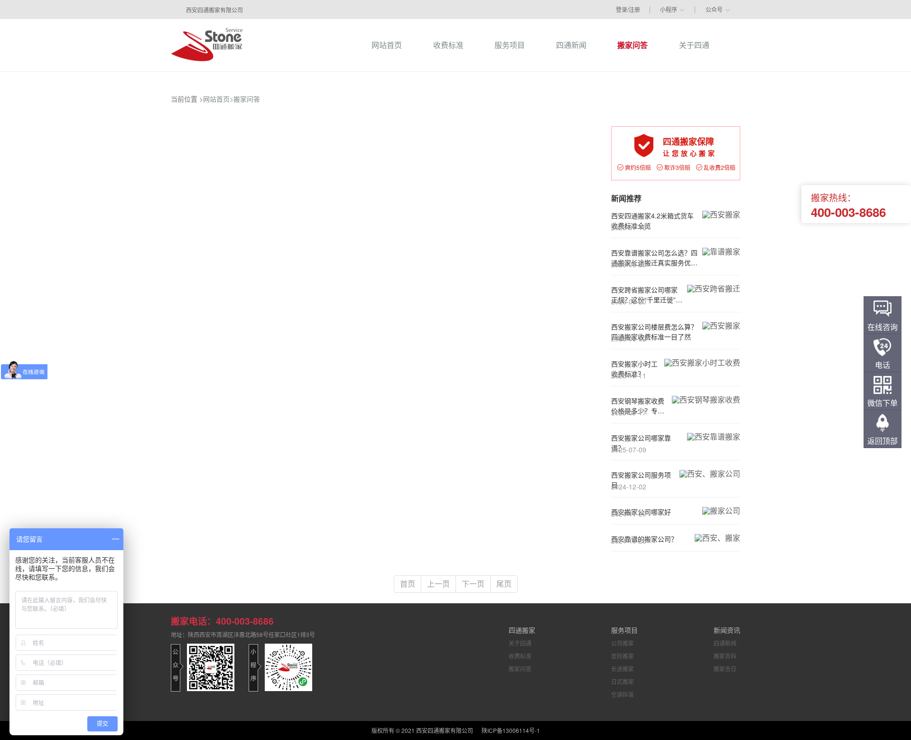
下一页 (473, 583)
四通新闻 (725, 643)
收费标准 (520, 656)
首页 (407, 583)
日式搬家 (622, 681)
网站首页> (218, 98)
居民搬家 (622, 656)
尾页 (503, 583)
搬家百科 (725, 656)
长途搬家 (622, 669)
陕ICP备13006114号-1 (511, 730)
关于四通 (520, 643)
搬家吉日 (725, 669)
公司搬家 (622, 643)
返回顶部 (882, 440)
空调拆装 (622, 694)
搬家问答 (246, 98)
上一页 (438, 583)
